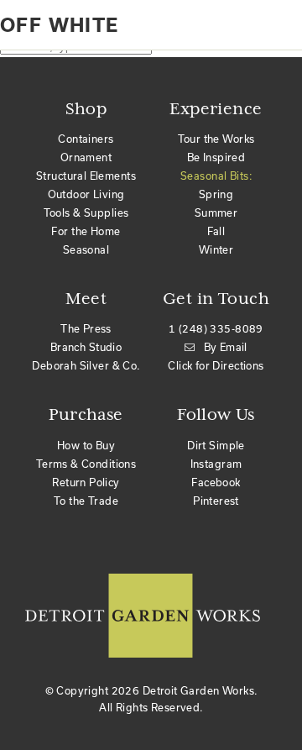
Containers (85, 139)
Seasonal (86, 249)
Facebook (215, 482)
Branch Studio (86, 347)
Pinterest (216, 501)
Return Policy (85, 482)
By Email (225, 347)
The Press (86, 328)
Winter (216, 249)
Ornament (86, 157)
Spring (216, 194)
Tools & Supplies (86, 212)
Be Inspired (216, 157)
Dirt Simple (216, 445)
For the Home (85, 231)
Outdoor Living (86, 194)
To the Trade (86, 501)
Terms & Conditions (86, 464)
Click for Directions (215, 365)
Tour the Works (216, 139)
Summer (216, 212)
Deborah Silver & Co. (85, 365)
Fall (216, 231)
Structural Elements (86, 175)
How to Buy (86, 445)
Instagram (216, 464)
